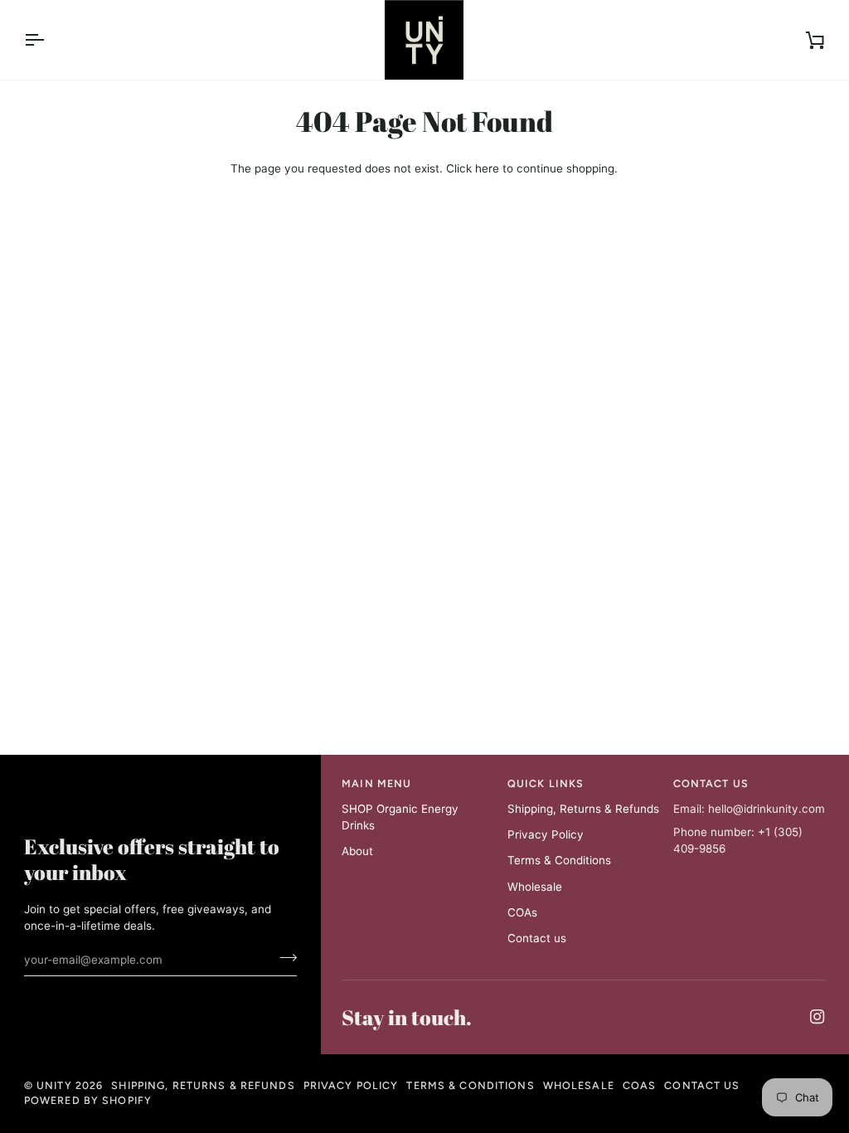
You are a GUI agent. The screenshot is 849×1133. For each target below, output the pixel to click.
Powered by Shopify (88, 1100)
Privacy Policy (545, 834)
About (357, 851)
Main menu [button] (376, 783)
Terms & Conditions (559, 860)
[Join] (283, 957)
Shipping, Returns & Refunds (583, 808)
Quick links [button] (545, 783)
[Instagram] (817, 1016)
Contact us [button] (711, 783)
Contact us (536, 938)
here (487, 168)
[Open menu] (49, 40)
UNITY (54, 1085)
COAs (522, 912)
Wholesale (534, 886)
